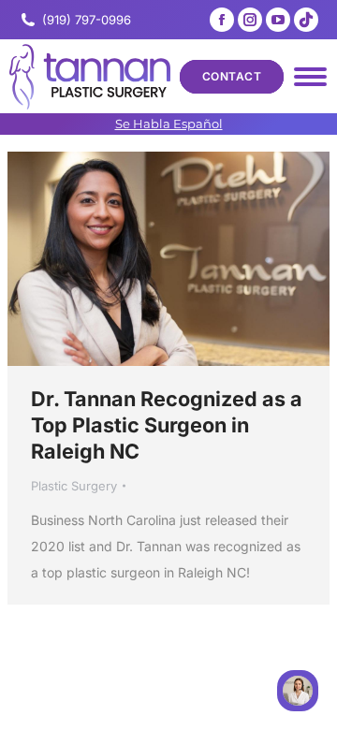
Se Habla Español (169, 123)
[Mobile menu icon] (310, 77)
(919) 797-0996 (86, 19)
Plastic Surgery (74, 485)
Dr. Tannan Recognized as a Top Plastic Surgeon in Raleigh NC (166, 425)
